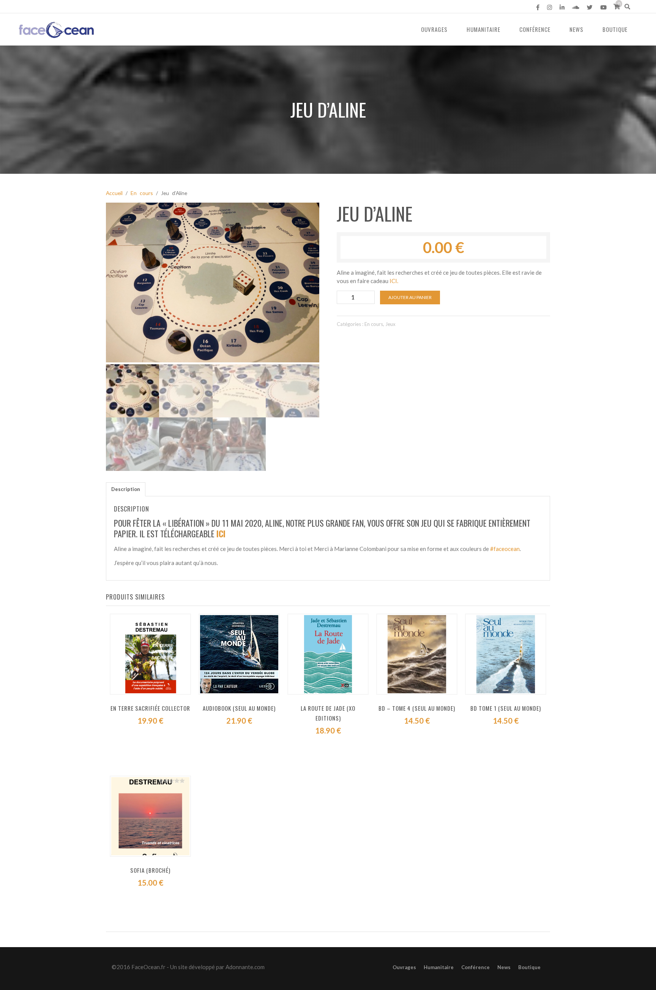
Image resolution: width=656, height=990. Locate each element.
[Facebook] (537, 7)
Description (125, 489)
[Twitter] (590, 7)
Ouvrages (434, 29)
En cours (142, 193)
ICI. (394, 280)
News (576, 29)
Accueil (114, 193)
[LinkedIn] (562, 7)
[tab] (125, 489)
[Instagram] (549, 7)
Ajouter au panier (410, 297)
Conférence (534, 29)
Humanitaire (483, 29)
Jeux (390, 324)
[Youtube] (603, 7)
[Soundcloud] (575, 7)
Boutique (615, 29)
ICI (221, 533)
